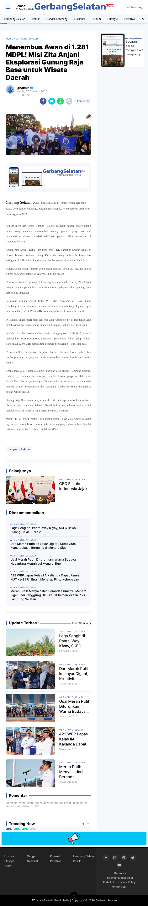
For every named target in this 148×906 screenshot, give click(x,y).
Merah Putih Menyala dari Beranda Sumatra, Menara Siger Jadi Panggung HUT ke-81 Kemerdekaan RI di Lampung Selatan (48, 595)
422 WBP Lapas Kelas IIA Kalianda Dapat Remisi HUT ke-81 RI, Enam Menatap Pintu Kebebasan (45, 577)
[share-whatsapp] (60, 101)
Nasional (79, 19)
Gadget (31, 856)
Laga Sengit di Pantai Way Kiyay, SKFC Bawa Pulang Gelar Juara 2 (43, 530)
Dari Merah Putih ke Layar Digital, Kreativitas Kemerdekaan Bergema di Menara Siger (43, 546)
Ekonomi (9, 856)
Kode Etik (109, 882)
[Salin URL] (69, 101)
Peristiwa (129, 19)
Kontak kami (119, 886)
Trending (137, 7)
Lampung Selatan (14, 19)
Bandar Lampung (57, 19)
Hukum (96, 19)
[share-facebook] (43, 101)
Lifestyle (112, 19)
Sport (7, 865)
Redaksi (119, 873)
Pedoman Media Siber (119, 877)
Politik (36, 19)
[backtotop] (74, 896)
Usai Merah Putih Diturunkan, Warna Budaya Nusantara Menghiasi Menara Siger (43, 561)
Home (9, 38)
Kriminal (55, 856)
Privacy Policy (126, 882)
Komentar (82, 101)
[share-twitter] (51, 101)
